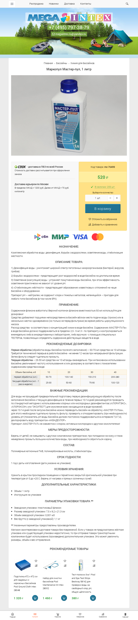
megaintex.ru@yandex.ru (70, 34)
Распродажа (36, 3)
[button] (102, 208)
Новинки (54, 3)
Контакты (85, 3)
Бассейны (61, 63)
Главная (48, 63)
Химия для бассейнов (82, 63)
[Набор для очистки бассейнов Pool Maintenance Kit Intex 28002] (52, 565)
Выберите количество (103, 192)
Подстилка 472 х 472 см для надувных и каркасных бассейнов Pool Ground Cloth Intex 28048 (26, 583)
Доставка (69, 3)
